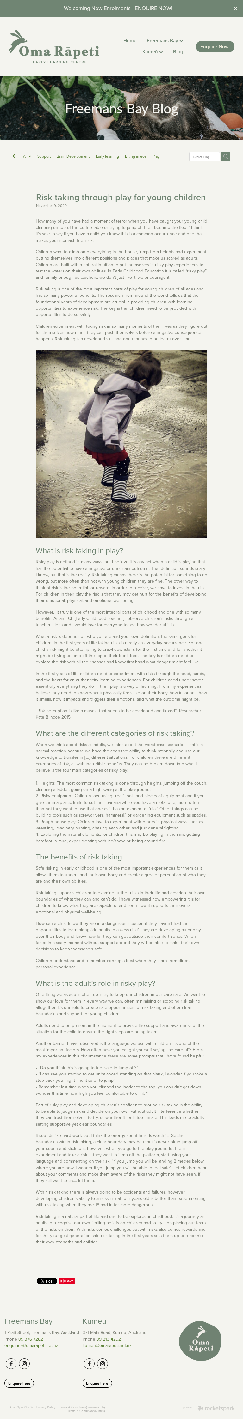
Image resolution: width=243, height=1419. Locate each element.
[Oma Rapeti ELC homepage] (54, 46)
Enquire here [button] (19, 1383)
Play (156, 156)
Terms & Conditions (72, 1407)
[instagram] (24, 1363)
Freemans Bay (163, 40)
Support (44, 156)
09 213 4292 (109, 1339)
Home (130, 40)
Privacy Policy (45, 1407)
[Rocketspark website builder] (209, 1408)
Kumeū (150, 51)
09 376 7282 (30, 1339)
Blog (178, 51)
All (25, 156)
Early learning (107, 156)
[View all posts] (14, 157)
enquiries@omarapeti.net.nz (31, 1345)
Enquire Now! (215, 46)
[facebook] (11, 1363)
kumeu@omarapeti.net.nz (107, 1345)
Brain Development (73, 156)
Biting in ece (135, 156)
